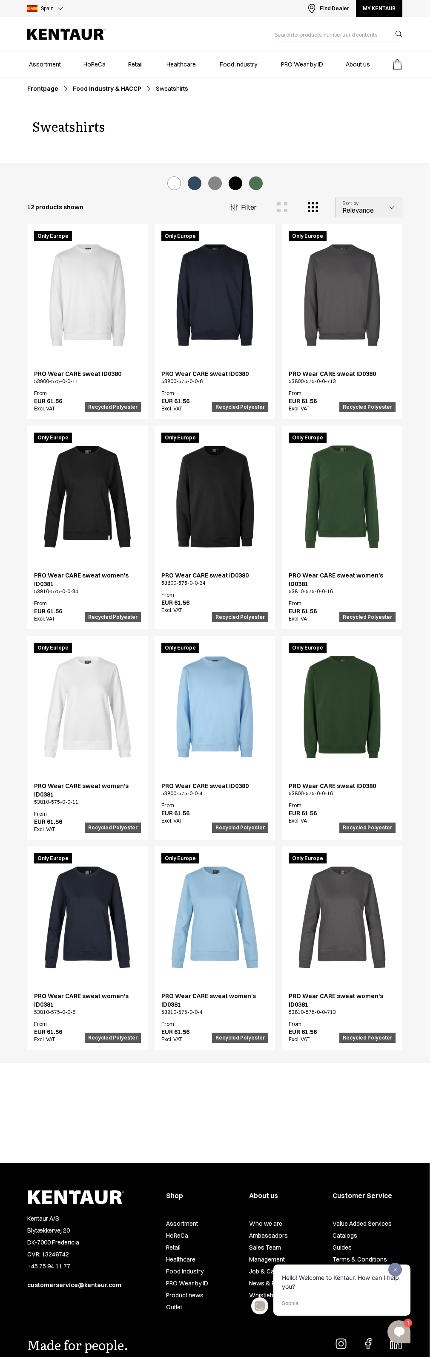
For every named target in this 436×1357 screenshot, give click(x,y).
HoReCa (177, 1235)
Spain (47, 8)
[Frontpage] (66, 34)
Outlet (174, 1307)
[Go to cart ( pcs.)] (397, 64)
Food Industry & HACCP (107, 88)
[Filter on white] (174, 183)
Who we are (265, 1223)
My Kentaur (379, 8)
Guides (342, 1247)
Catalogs (345, 1235)
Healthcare (180, 1259)
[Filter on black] (235, 183)
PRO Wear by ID (187, 1283)
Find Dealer (334, 8)
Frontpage (42, 88)
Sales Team (265, 1247)
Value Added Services (362, 1223)
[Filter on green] (256, 183)
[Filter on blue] (194, 183)
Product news (185, 1295)
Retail (173, 1247)
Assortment (182, 1223)
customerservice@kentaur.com (74, 1285)
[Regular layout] (282, 207)
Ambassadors (268, 1235)
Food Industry (185, 1271)
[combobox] (331, 34)
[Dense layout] (312, 207)
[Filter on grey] (215, 183)
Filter (249, 207)
